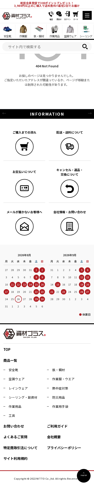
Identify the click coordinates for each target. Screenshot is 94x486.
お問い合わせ (13, 426)
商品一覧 (10, 360)
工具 (12, 415)
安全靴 (13, 369)
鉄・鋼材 (58, 369)
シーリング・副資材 (23, 397)
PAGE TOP (84, 475)
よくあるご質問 (15, 436)
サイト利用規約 (15, 458)
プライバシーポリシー (64, 447)
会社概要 (54, 436)
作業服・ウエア (63, 379)
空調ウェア (17, 379)
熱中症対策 (60, 388)
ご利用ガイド (57, 426)
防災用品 (58, 397)
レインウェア (18, 388)
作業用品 (15, 406)
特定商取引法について (20, 447)
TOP (6, 349)
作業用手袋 (60, 406)
